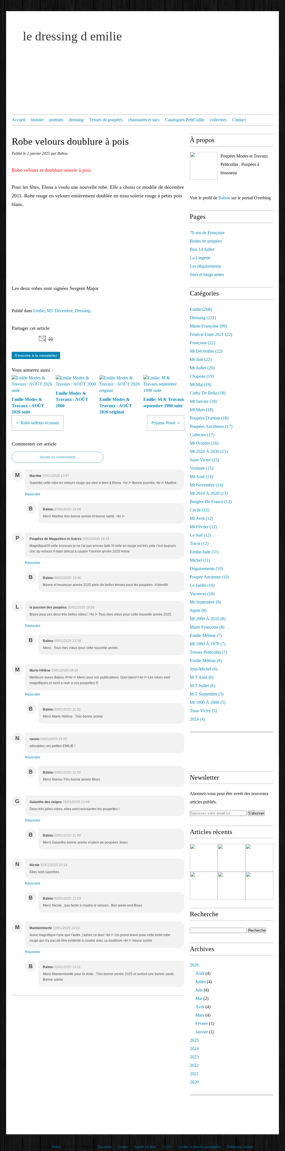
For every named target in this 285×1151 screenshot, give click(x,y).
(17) (211, 426)
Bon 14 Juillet (202, 249)
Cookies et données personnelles (199, 1147)
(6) (206, 660)
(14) (201, 476)
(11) (204, 551)
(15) (209, 451)
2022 (194, 1065)
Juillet (200, 981)
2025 (194, 1040)
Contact (239, 119)
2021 (194, 1073)
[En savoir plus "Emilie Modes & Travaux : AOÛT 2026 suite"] (231, 858)
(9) (205, 602)
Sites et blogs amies (207, 274)
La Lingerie (200, 257)
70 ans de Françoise (207, 232)
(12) (211, 501)
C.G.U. (167, 1147)
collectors (218, 119)
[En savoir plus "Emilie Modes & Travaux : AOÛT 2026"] (231, 886)
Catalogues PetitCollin (184, 119)
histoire (37, 119)
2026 (194, 965)
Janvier (201, 1031)
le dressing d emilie (72, 36)
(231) (203, 317)
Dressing (82, 310)
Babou (224, 197)
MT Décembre (60, 310)
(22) (211, 334)
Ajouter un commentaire (58, 457)
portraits (56, 119)
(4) (197, 719)
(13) (209, 493)
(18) (207, 393)
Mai (198, 998)
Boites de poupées (206, 241)
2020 (194, 1082)
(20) (202, 367)
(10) (206, 568)
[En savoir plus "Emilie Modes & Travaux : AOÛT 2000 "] (259, 858)
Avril (199, 1006)
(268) (201, 309)
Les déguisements (205, 266)
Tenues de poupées (105, 119)
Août (199, 973)
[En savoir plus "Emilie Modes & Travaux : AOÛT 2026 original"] (204, 886)
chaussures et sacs (143, 119)
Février (201, 1023)
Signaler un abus (145, 1147)
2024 (194, 1048)
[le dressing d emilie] (204, 166)
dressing (76, 119)
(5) (206, 694)
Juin (199, 990)
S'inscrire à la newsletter (35, 355)
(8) (198, 610)
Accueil (18, 119)
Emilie (39, 310)
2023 (194, 1057)
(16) (204, 443)
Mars (199, 1015)
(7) (206, 635)
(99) (208, 326)
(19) (202, 376)
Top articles (104, 1147)
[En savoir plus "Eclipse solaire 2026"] (204, 858)
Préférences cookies (240, 1147)
